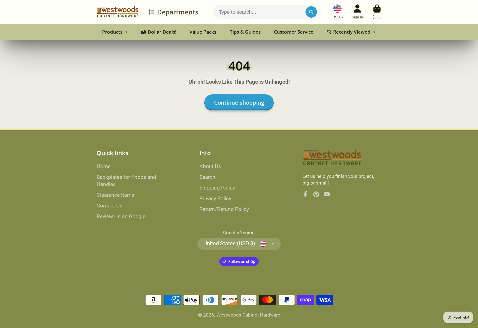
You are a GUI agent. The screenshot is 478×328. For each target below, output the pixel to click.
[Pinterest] (316, 194)
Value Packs (202, 31)
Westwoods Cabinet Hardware (248, 315)
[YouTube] (327, 194)
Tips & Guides (245, 31)
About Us (210, 166)
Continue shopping (239, 102)
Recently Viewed (351, 31)
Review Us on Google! (122, 216)
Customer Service (293, 31)
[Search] (311, 12)
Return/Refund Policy (224, 209)
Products (112, 31)
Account (357, 11)
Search (207, 177)
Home (104, 166)
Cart (376, 11)
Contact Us (109, 205)
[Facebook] (305, 194)
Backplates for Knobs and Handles (126, 181)
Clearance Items (115, 195)
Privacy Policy (215, 198)
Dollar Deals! (162, 31)
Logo (118, 12)
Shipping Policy (217, 188)
